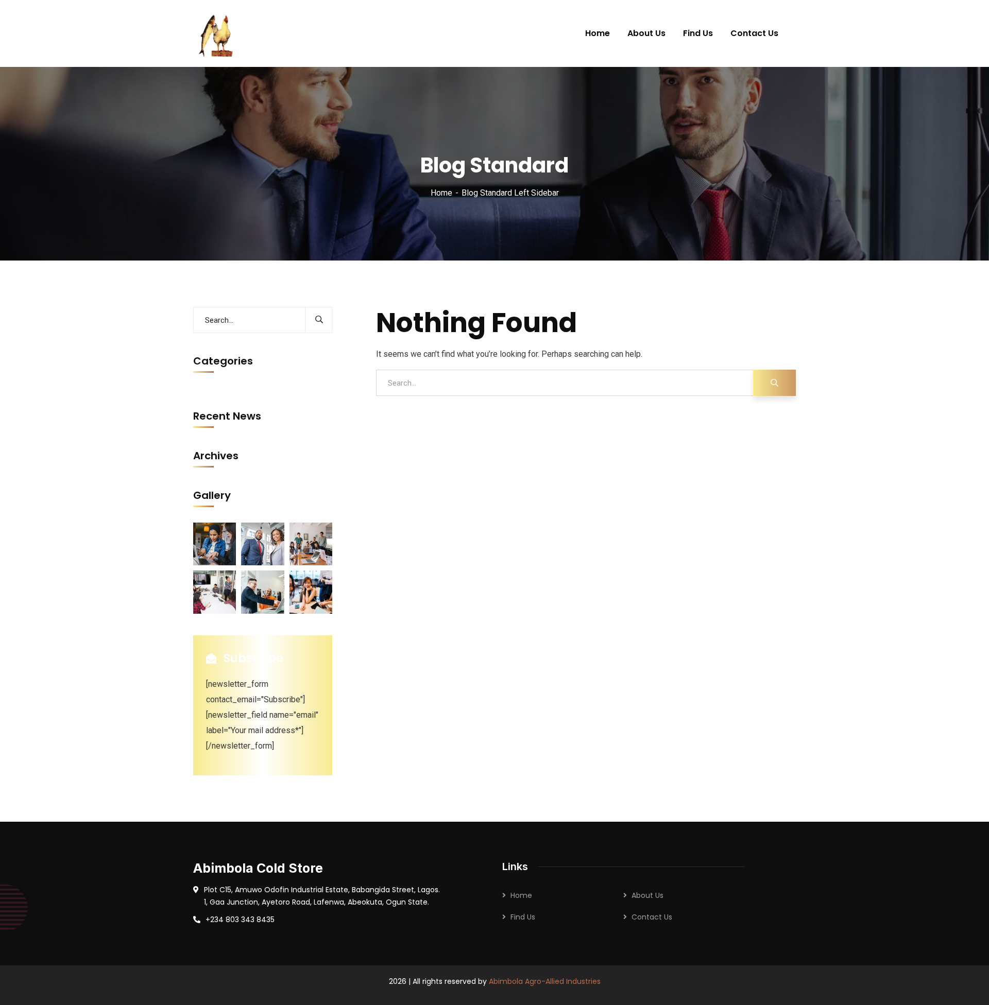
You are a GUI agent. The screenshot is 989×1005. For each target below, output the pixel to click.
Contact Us (652, 917)
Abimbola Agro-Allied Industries (545, 981)
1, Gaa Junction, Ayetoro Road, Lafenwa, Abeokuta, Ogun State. (316, 902)
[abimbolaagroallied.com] (217, 33)
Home (441, 193)
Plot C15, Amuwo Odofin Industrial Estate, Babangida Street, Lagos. (322, 890)
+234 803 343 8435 (240, 919)
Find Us (522, 917)
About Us (647, 895)
